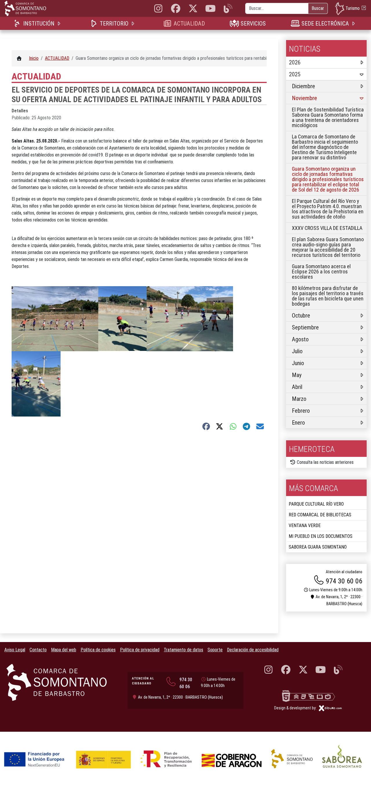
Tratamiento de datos (183, 649)
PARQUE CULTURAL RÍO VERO (316, 504)
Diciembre (303, 86)
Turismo (352, 8)
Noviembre (304, 98)
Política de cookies (98, 649)
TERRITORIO (114, 23)
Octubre (301, 315)
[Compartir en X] (219, 426)
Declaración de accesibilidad (253, 649)
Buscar (318, 8)
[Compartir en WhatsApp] (233, 426)
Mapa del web (63, 649)
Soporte (215, 649)
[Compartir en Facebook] (206, 426)
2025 (295, 74)
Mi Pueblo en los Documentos (320, 536)
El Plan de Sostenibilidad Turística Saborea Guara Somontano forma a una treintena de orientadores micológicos (328, 117)
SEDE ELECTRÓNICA (325, 23)
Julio (297, 351)
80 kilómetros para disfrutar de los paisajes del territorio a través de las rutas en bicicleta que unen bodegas (327, 296)
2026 (295, 62)
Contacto (38, 649)
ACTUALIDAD (189, 23)
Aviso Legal (14, 649)
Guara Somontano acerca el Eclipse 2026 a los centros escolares (321, 271)
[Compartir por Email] (260, 426)
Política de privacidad (139, 649)
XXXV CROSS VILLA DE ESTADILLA (327, 228)
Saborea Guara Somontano (318, 547)
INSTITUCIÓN (38, 23)
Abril (297, 386)
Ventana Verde (305, 525)
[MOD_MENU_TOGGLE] (59, 23)
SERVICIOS (253, 23)
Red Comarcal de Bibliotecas (320, 515)
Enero (298, 422)
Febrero (301, 410)
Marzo (299, 398)
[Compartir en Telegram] (246, 426)
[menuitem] (38, 23)
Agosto (300, 339)
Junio (298, 363)
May (296, 375)
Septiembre (305, 327)
